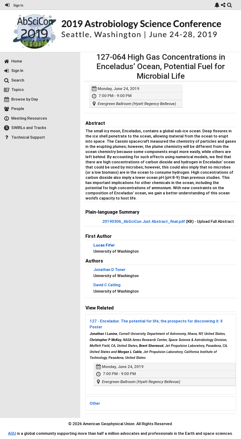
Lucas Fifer (104, 245)
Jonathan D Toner (109, 269)
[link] (217, 5)
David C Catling (106, 284)
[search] (229, 4)
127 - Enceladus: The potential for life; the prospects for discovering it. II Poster (156, 324)
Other (95, 403)
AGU (12, 433)
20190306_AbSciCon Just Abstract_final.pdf (143, 221)
